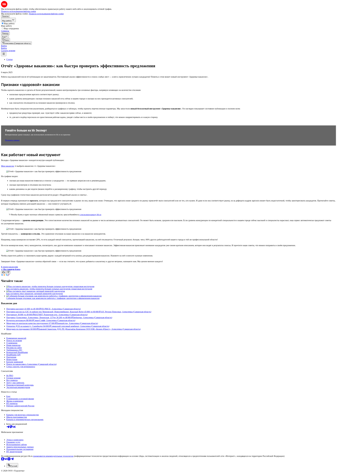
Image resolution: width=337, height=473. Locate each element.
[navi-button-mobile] (3, 54)
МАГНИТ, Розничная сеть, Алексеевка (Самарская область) (61, 314)
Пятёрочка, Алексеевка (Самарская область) (92, 317)
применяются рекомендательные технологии (53, 456)
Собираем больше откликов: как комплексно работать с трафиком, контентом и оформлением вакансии (53, 298)
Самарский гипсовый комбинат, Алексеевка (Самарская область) (80, 326)
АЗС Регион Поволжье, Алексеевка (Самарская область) (125, 312)
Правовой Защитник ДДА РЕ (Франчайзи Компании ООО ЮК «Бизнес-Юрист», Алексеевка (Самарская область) (89, 329)
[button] (4, 46)
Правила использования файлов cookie (46, 14)
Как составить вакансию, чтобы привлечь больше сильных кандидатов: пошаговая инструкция (49, 289)
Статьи (9, 59)
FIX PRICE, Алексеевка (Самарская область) (61, 309)
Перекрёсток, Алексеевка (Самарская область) (77, 323)
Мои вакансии (7, 166)
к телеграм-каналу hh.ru (90, 214)
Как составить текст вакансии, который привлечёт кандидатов (34, 293)
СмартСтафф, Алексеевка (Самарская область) (54, 320)
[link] (5, 39)
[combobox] (12, 465)
